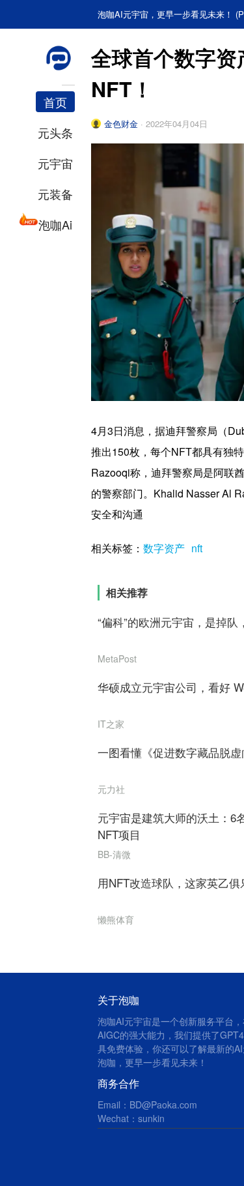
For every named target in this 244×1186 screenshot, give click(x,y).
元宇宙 (55, 163)
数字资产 (164, 548)
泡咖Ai (55, 224)
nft (196, 548)
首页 (55, 101)
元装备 (55, 193)
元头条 (55, 132)
